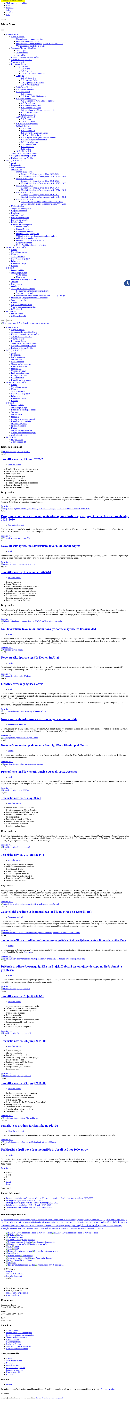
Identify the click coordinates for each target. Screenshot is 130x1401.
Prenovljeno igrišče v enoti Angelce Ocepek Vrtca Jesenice (39, 771)
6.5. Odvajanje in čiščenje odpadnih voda (37, 110)
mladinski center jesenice (74, 1222)
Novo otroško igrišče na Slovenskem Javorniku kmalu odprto (40, 545)
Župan (13, 163)
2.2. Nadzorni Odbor (29, 80)
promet (25, 1225)
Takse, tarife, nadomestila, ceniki (24, 153)
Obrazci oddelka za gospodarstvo (29, 39)
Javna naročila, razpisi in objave (24, 48)
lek (43, 1222)
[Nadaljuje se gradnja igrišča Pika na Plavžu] (19, 1118)
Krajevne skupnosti (19, 211)
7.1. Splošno (26, 119)
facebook (9, 8)
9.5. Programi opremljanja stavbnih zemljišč (38, 137)
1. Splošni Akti (22, 66)
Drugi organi (16, 213)
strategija (5, 1228)
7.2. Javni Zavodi (28, 121)
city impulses (39, 1220)
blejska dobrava (7, 1220)
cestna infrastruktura (22, 1220)
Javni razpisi (21, 50)
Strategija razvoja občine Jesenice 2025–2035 (24, 1200)
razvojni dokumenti (85, 1225)
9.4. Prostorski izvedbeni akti (33, 135)
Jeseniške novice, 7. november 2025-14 (26, 572)
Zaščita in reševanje (19, 309)
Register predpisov (18, 64)
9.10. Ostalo (26, 149)
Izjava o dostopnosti (56, 1398)
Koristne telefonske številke (22, 158)
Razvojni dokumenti (19, 220)
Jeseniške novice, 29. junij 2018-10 (23, 1083)
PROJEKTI (11, 311)
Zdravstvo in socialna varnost (23, 288)
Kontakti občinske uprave (21, 224)
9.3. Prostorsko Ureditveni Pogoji (34, 133)
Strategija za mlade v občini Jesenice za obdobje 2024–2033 (30, 1207)
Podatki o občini (17, 270)
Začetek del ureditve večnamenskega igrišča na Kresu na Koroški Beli (46, 911)
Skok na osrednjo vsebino (16, 3)
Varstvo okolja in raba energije (23, 307)
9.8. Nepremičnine (28, 144)
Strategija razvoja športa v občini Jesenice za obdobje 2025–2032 (32, 1203)
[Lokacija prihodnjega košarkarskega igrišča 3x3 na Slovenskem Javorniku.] (32, 621)
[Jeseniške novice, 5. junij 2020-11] (15, 988)
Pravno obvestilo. (108, 1389)
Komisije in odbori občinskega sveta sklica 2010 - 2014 (43, 197)
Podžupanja (16, 165)
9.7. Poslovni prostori (29, 142)
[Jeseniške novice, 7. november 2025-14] (18, 564)
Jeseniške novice (18, 256)
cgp (32, 1220)
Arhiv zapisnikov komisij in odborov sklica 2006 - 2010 (43, 204)
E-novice (14, 266)
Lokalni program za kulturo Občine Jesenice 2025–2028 (28, 1205)
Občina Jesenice (22, 227)
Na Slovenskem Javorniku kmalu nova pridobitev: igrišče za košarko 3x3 (48, 629)
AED (8, 14)
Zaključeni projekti (18, 316)
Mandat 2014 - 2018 (24, 185)
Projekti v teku (17, 314)
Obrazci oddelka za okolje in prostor (30, 46)
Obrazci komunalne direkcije (27, 41)
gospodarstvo (93, 1219)
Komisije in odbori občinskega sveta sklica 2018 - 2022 (43, 183)
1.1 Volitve (25, 69)
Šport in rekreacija (18, 300)
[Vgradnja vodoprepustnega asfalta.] (16, 538)
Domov (9, 1271)
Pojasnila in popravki (19, 261)
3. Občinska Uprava (24, 87)
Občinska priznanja (19, 272)
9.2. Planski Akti (28, 130)
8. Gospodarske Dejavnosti (27, 124)
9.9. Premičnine (27, 147)
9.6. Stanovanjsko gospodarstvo (34, 140)
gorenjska (82, 1219)
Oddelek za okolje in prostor (27, 234)
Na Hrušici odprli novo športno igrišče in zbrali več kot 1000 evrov (44, 1149)
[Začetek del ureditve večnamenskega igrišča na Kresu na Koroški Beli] (30, 904)
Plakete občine (22, 277)
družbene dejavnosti (54, 1219)
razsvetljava (33, 1225)
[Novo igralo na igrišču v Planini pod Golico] (19, 738)
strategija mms (16, 1228)
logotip (48, 1222)
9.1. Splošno (26, 128)
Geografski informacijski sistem (23, 156)
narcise (93, 1222)
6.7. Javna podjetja (28, 114)
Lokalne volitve (17, 222)
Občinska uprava (18, 167)
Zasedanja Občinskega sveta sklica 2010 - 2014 (40, 195)
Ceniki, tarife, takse (14, 1344)
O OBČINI (10, 268)
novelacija (101, 1222)
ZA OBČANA (12, 34)
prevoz (19, 1225)
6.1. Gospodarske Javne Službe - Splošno (38, 101)
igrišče (108, 1220)
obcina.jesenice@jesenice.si (17, 1293)
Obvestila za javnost (19, 252)
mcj (52, 1222)
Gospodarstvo (16, 284)
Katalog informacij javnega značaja (25, 57)
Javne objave (21, 55)
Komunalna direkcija (24, 231)
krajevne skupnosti (25, 1222)
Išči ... (3, 320)
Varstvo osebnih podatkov (21, 60)
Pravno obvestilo (42, 1398)
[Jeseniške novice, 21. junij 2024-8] (15, 847)
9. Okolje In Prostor (24, 126)
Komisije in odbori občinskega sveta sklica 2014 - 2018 (43, 190)
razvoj (41, 1225)
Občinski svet (16, 169)
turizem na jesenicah (60, 1228)
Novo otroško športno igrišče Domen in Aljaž (30, 657)
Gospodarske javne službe (21, 305)
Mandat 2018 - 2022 (24, 179)
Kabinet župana (22, 229)
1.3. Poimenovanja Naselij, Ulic (34, 73)
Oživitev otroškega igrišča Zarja (22, 683)
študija (100, 1228)
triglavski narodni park (35, 1228)
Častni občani (21, 275)
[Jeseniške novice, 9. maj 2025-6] (15, 790)
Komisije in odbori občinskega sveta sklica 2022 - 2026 (43, 176)
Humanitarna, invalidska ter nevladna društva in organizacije (40, 295)
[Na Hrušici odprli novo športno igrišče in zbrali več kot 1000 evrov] (29, 1142)
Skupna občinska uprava (21, 208)
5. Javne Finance (23, 92)
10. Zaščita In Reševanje (26, 151)
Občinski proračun (18, 215)
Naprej (9, 1182)
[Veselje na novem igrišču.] (12, 650)
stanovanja (118, 1225)
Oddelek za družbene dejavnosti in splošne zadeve (36, 236)
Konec (8, 1184)
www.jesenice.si (12, 1295)
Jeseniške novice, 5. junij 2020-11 (22, 996)
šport (95, 1228)
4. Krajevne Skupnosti (25, 89)
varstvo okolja (81, 1228)
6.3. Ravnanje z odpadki (31, 105)
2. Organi (20, 76)
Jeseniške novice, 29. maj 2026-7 (22, 459)
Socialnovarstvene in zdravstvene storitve (32, 291)
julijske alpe (116, 1219)
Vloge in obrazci (18, 37)
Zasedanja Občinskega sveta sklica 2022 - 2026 (40, 174)
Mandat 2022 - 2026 (24, 172)
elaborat (67, 1220)
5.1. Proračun (26, 94)
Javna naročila (22, 53)
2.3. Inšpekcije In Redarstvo (32, 82)
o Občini (9, 12)
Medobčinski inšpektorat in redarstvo (31, 245)
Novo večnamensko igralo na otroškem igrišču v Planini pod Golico (44, 745)
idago (102, 1219)
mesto (57, 1222)
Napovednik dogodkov (20, 259)
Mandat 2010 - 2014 (24, 192)
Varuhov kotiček (17, 62)
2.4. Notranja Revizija (30, 85)
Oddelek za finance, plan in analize (30, 240)
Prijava (9, 1384)
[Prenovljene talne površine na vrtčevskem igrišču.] (22, 764)
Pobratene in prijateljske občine (23, 279)
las (40, 1222)
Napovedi (15, 254)
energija (74, 1220)
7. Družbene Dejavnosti (25, 117)
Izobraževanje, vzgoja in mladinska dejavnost (29, 298)
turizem (9, 10)
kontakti (9, 5)
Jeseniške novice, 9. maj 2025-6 (21, 798)
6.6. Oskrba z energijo (30, 112)
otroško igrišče (10, 1225)
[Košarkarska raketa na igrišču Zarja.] (16, 676)
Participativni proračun (20, 217)
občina (109, 1222)
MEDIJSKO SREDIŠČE (16, 247)
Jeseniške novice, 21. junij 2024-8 (22, 854)
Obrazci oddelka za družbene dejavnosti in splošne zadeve (39, 43)
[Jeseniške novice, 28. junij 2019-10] (16, 1033)
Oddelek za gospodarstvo (26, 238)
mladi (62, 1222)
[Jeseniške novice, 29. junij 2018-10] (16, 1075)
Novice (14, 250)
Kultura (14, 302)
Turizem (14, 282)
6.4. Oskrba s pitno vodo (31, 108)
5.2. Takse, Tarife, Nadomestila (33, 96)
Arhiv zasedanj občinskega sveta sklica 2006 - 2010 (42, 201)
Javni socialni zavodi (24, 293)
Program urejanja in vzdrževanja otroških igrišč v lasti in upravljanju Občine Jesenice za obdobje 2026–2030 (49, 1198)
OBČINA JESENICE (15, 160)
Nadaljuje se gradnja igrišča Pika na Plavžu (29, 1125)
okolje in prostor (119, 1222)
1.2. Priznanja (26, 71)
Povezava (28, 952)
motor (87, 1222)
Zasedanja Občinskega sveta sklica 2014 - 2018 (40, 188)
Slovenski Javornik (106, 1225)
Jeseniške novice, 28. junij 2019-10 (23, 1041)
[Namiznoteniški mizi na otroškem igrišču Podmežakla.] (23, 711)
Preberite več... (7, 506)
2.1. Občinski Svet (28, 78)
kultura (36, 1222)
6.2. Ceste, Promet (28, 103)
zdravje (90, 1228)
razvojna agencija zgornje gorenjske (58, 1225)
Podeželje (15, 286)
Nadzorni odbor (17, 206)
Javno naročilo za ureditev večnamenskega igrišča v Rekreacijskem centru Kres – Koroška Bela (63, 940)
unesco (72, 1228)
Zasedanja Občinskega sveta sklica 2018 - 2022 (40, 181)
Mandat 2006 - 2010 (24, 199)
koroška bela (12, 1222)
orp (2, 1225)
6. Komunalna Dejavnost (26, 98)
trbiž (24, 1228)
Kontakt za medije (18, 263)
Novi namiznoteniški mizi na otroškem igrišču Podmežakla (39, 719)
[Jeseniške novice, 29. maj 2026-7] (15, 452)
